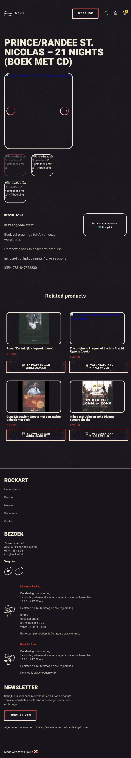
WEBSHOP (85, 13)
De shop (9, 497)
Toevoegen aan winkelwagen (38, 367)
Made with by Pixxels (19, 752)
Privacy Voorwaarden (49, 727)
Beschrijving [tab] (13, 215)
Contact (9, 521)
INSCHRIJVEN (20, 715)
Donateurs (10, 513)
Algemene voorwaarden (18, 727)
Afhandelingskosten (76, 727)
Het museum (12, 489)
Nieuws (8, 505)
